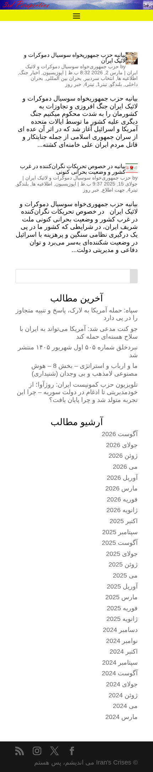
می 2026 (125, 466)
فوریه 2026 (122, 499)
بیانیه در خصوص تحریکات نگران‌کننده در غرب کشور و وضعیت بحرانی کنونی (73, 169)
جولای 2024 (122, 684)
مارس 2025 (121, 597)
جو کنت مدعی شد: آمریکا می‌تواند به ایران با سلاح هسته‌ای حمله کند (79, 332)
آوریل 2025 (122, 586)
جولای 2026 (122, 445)
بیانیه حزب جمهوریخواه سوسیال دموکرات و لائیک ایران (75, 58)
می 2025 (125, 575)
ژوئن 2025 (123, 564)
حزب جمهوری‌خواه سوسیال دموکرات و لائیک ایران (78, 178)
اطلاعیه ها (127, 78)
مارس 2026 (121, 488)
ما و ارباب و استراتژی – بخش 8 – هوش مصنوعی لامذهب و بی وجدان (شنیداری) (84, 369)
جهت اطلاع (113, 190)
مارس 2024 (121, 716)
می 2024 (125, 705)
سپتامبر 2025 (120, 532)
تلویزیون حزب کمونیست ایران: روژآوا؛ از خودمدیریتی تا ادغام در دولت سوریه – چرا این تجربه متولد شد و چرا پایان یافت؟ (77, 392)
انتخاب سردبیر (99, 78)
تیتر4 (89, 84)
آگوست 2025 (120, 542)
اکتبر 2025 (124, 521)
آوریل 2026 (122, 477)
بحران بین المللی (63, 78)
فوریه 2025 (122, 608)
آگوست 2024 (120, 673)
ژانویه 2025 (122, 618)
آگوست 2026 (120, 434)
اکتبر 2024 (124, 651)
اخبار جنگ (29, 72)
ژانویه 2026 (122, 510)
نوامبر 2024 (122, 640)
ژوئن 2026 (123, 455)
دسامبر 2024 (120, 629)
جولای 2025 (122, 553)
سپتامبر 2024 (120, 662)
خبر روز (73, 84)
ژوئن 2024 (123, 695)
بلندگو (116, 84)
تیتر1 (102, 84)
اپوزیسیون (53, 72)
